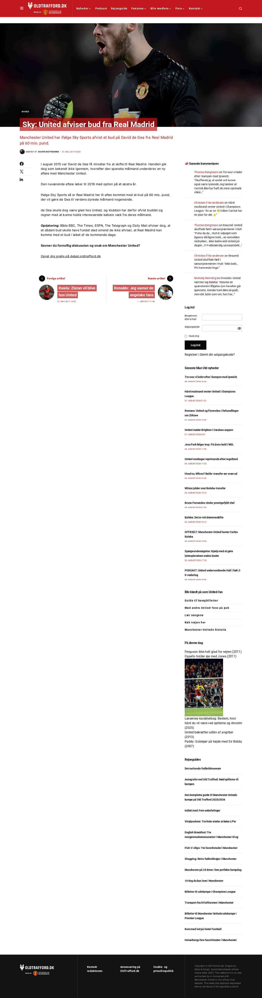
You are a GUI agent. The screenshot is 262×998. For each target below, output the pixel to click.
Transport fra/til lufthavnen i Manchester (209, 902)
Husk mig (194, 336)
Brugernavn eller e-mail (191, 317)
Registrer (191, 354)
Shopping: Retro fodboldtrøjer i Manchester (210, 858)
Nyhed (25, 111)
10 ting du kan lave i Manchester (204, 880)
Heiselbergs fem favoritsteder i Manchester (211, 940)
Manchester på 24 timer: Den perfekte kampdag (213, 869)
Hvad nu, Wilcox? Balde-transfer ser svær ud (211, 473)
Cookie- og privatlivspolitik (163, 968)
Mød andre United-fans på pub (207, 607)
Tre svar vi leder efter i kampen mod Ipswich (211, 376)
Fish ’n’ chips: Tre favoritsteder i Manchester (211, 847)
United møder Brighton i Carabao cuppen (209, 429)
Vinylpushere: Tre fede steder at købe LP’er (210, 821)
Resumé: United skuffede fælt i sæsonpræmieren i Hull (216, 259)
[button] (22, 8)
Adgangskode (192, 327)
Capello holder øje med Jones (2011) (210, 656)
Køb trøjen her (195, 622)
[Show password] (239, 328)
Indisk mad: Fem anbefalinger (202, 810)
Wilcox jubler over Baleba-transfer (205, 488)
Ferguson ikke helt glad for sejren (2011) (213, 651)
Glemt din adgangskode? (217, 354)
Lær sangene (194, 615)
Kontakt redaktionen (95, 968)
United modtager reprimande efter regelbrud (211, 459)
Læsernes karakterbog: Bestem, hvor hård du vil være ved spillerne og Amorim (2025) (213, 723)
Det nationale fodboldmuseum (203, 768)
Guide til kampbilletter (201, 600)
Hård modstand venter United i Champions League (217, 206)
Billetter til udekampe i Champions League (210, 891)
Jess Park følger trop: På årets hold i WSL (209, 444)
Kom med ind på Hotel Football (203, 929)
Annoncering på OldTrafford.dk (130, 968)
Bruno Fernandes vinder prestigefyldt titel (210, 502)
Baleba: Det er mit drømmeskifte (204, 517)
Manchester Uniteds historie (206, 629)
